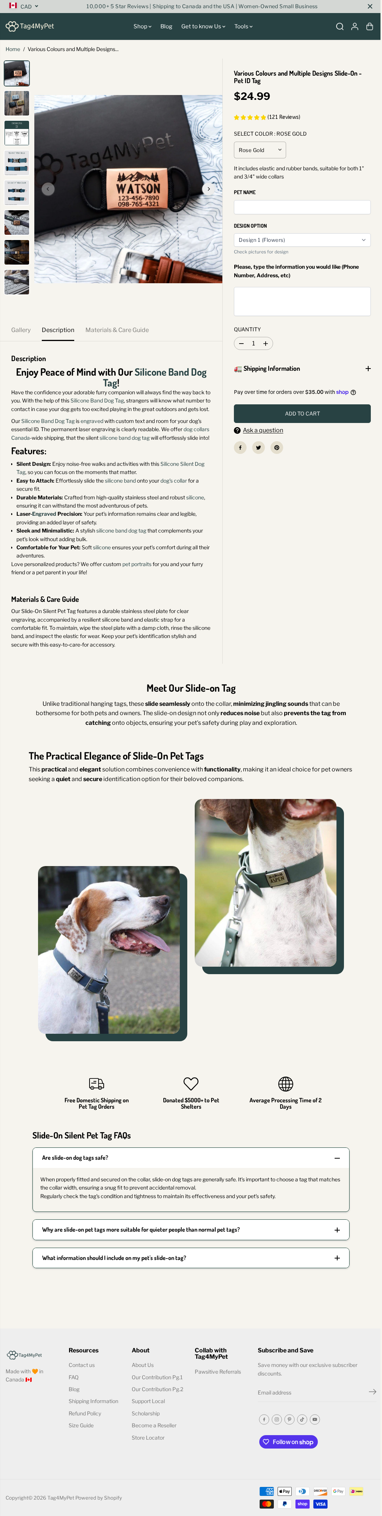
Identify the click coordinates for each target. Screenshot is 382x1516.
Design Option (250, 225)
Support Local (147, 1418)
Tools (242, 26)
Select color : (270, 133)
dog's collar (173, 480)
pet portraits (136, 564)
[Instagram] (274, 1436)
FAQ (73, 1393)
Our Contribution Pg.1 (156, 1393)
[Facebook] (238, 447)
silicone (195, 497)
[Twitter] (256, 447)
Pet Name (245, 192)
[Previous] (48, 189)
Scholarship (145, 1430)
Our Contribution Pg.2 (156, 1406)
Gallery (21, 330)
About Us (142, 1381)
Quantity (247, 329)
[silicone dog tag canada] (128, 189)
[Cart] (369, 26)
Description (58, 330)
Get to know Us (201, 26)
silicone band (120, 480)
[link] (33, 1371)
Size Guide (80, 1442)
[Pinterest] (275, 447)
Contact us (81, 1381)
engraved (92, 421)
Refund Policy (84, 1430)
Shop (141, 26)
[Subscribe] (369, 1409)
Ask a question (261, 430)
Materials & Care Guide (117, 330)
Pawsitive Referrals (216, 1388)
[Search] (340, 26)
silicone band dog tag (125, 438)
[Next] (208, 189)
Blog (166, 26)
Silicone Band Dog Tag (155, 377)
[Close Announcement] (370, 6)
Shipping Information (93, 1418)
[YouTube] (312, 1436)
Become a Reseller (153, 1442)
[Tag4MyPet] (30, 26)
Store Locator (147, 1454)
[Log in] (354, 26)
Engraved (44, 514)
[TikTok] (299, 1436)
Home (13, 49)
